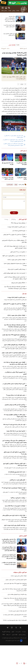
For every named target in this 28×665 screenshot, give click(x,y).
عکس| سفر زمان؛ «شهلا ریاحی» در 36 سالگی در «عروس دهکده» (13, 136)
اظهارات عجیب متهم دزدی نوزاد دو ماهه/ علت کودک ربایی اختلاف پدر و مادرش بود (15, 363)
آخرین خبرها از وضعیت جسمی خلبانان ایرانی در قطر (15, 385)
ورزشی (13, 10)
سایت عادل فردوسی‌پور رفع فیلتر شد (7, 163)
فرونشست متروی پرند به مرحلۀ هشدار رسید (15, 506)
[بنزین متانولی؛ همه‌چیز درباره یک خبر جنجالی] (20, 36)
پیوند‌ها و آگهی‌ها (6, 632)
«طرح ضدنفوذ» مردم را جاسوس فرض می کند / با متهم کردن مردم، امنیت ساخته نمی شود (9, 556)
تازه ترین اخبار (23, 219)
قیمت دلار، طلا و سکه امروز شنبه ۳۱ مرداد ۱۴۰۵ (14, 425)
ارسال (14, 213)
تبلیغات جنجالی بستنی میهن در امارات (16, 260)
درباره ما (24, 632)
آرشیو (13, 632)
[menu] (2, 8)
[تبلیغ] (14, 3)
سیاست (17, 10)
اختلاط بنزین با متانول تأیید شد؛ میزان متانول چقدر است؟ (15, 453)
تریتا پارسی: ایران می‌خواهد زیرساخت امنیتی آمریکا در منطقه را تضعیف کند (15, 278)
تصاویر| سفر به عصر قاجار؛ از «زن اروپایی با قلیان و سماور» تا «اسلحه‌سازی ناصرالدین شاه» (13, 144)
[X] (16, 627)
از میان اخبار (23, 151)
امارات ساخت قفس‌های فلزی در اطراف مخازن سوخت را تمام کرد (15, 615)
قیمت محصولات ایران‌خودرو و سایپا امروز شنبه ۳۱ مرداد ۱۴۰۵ (14, 489)
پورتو (16, 184)
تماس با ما (18, 632)
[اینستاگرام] (12, 627)
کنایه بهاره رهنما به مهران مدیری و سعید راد (18, 611)
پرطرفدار (13, 219)
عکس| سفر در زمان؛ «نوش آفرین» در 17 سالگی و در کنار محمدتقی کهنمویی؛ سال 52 (13, 140)
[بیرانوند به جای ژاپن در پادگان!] (21, 172)
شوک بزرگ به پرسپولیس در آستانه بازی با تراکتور (7, 178)
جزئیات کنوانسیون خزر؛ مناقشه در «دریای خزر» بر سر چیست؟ (9, 563)
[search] (9, 8)
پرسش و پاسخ (22, 635)
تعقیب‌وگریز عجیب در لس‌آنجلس (17, 480)
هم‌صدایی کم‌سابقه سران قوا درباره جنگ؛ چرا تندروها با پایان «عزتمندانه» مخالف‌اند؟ (15, 288)
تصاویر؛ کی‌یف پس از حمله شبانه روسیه (16, 431)
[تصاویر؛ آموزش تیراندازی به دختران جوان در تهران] (20, 27)
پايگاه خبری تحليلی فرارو (11, 638)
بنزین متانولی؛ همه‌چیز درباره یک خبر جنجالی (9, 34)
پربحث (6, 219)
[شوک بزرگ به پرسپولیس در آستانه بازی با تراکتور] (7, 172)
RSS (4, 635)
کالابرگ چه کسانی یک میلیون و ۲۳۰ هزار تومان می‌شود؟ (15, 305)
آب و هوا (8, 635)
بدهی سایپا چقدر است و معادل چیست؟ (15, 395)
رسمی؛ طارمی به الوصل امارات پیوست (16, 227)
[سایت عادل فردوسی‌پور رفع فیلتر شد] (7, 157)
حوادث (9, 10)
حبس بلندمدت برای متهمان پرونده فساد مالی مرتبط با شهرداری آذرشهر (15, 247)
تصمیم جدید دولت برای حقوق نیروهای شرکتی (14, 273)
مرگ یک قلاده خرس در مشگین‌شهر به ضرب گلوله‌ (13, 256)
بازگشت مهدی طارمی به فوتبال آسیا (22, 163)
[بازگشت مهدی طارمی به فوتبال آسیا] (21, 157)
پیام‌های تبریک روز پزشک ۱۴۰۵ (18, 223)
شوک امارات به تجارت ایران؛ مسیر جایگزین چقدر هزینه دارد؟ (14, 516)
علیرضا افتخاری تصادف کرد (18, 231)
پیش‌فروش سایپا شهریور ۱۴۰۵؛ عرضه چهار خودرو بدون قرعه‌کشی (15, 336)
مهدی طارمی (10, 184)
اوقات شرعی (14, 635)
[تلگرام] (7, 627)
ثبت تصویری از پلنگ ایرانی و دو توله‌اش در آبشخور (16, 373)
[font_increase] (25, 84)
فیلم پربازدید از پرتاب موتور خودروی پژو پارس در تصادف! (15, 620)
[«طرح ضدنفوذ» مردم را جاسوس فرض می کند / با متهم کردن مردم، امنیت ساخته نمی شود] (22, 557)
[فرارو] (23, 9)
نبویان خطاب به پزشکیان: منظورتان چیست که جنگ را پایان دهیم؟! (15, 416)
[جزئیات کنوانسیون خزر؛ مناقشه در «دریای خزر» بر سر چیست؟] (22, 565)
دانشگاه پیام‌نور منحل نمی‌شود (18, 283)
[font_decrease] (18, 84)
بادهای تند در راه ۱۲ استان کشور (17, 252)
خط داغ (25, 294)
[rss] (20, 627)
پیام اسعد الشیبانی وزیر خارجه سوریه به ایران (14, 525)
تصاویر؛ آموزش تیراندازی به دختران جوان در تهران (9, 25)
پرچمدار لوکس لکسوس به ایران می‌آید (16, 269)
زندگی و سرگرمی (3, 10)
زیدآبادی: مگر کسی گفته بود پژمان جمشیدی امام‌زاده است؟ (16, 406)
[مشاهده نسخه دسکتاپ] (6, 8)
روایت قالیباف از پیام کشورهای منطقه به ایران (14, 345)
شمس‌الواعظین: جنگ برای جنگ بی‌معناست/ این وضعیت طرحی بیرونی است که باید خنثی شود (14, 441)
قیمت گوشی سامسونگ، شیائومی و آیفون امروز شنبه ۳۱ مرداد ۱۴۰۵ (15, 464)
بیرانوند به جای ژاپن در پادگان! (22, 178)
